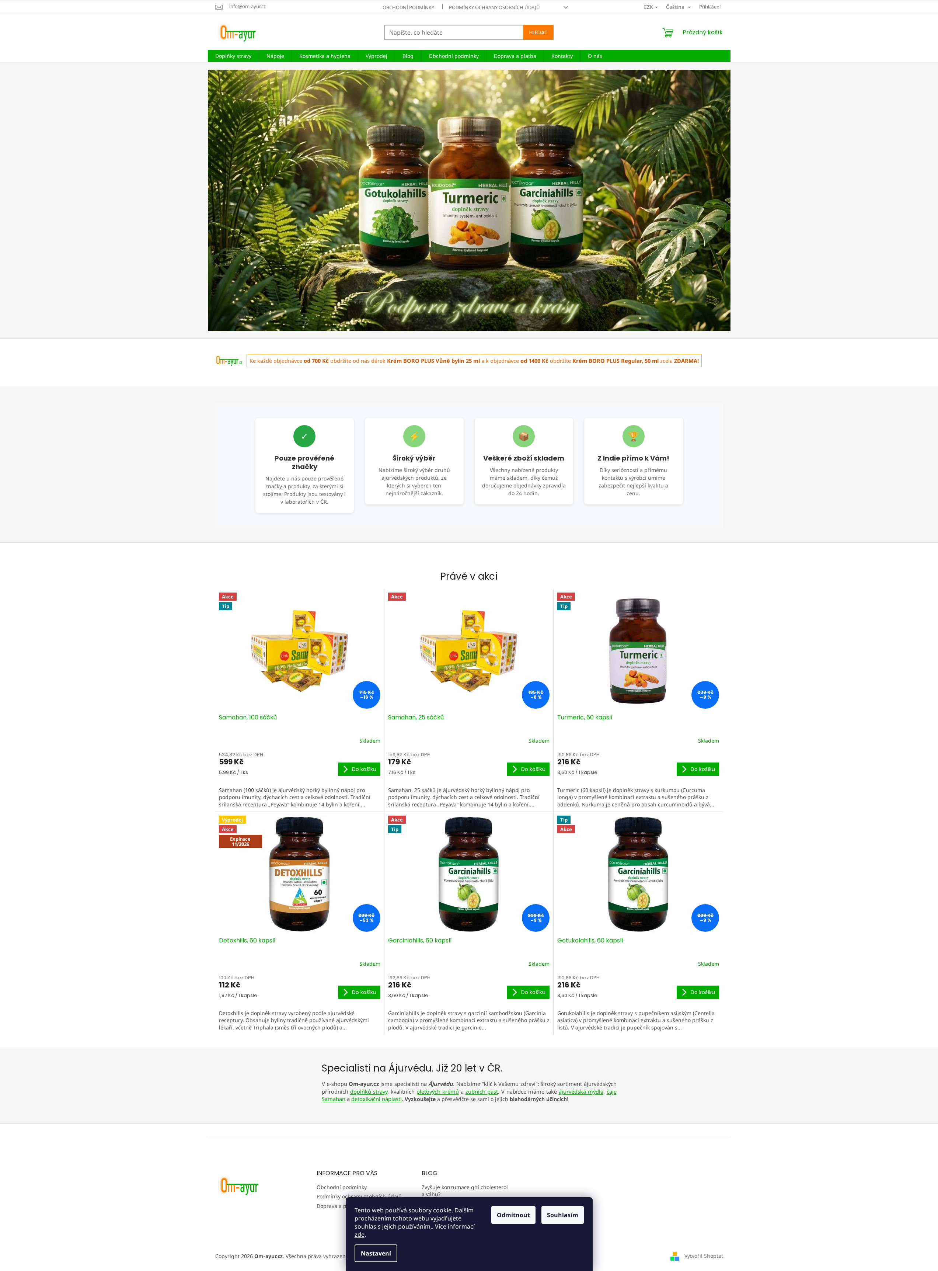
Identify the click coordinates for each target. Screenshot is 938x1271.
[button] (247, 200)
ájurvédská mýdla (581, 1091)
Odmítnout (513, 1215)
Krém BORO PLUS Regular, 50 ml (615, 360)
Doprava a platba (338, 1205)
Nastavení (376, 1253)
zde (360, 1234)
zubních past (481, 1091)
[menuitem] (233, 56)
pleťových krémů (437, 1091)
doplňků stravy (368, 1091)
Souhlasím (562, 1215)
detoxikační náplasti (376, 1098)
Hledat (538, 32)
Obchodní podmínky (408, 7)
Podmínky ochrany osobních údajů (494, 7)
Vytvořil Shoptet (703, 1255)
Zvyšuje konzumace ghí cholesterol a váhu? (465, 1191)
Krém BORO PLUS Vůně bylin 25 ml (433, 360)
